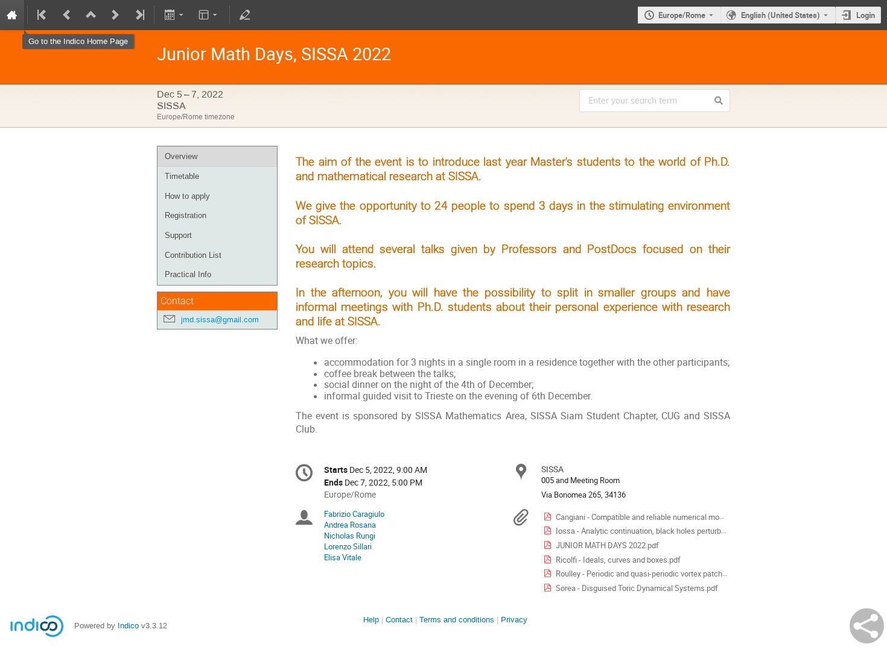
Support (178, 235)
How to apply (187, 196)
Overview (181, 156)
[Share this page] (867, 626)
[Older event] (67, 15)
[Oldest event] (43, 15)
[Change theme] (209, 15)
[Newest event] (139, 15)
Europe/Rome (681, 15)
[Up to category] (91, 15)
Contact (399, 619)
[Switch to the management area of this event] (245, 15)
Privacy (514, 619)
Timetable (182, 176)
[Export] (174, 15)
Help (371, 619)
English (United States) (780, 15)
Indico (128, 625)
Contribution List (193, 255)
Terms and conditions (456, 619)
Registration (185, 215)
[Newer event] (115, 15)
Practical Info (188, 274)
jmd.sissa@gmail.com (220, 319)
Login (865, 15)
